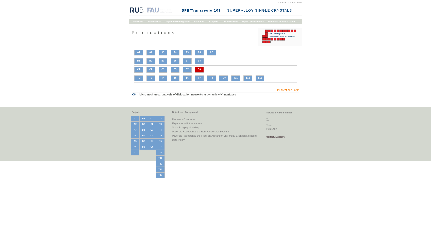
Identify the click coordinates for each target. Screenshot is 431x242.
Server (270, 125)
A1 (138, 52)
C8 (199, 69)
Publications (231, 22)
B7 (187, 60)
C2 (150, 69)
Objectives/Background (177, 22)
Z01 (268, 121)
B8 (199, 60)
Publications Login (288, 90)
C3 (162, 69)
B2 (150, 60)
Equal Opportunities (253, 22)
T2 (138, 78)
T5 (175, 78)
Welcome (138, 22)
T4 (163, 78)
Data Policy (178, 139)
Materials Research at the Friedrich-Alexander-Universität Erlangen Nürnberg (214, 135)
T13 (260, 78)
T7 (199, 78)
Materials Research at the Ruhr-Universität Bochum (200, 131)
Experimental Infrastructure (187, 123)
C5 (175, 69)
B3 (162, 60)
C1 (138, 69)
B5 (175, 60)
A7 (211, 52)
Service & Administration (281, 22)
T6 (187, 78)
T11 (236, 78)
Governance (154, 22)
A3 (162, 52)
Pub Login (271, 128)
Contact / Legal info (290, 3)
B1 (138, 60)
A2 (150, 52)
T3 (151, 78)
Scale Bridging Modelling (185, 127)
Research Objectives (183, 119)
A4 (175, 52)
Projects (213, 22)
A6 (199, 52)
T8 (211, 78)
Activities (199, 22)
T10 (224, 78)
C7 (187, 69)
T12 (248, 78)
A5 (187, 52)
